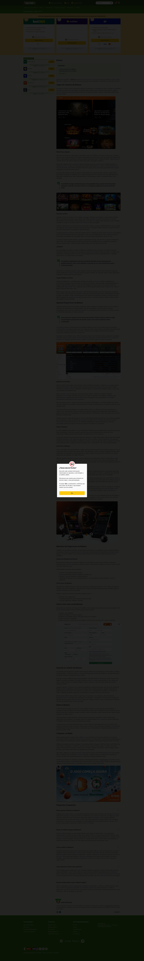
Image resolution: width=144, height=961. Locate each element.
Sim (72, 493)
